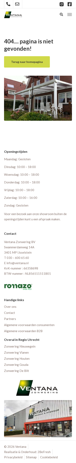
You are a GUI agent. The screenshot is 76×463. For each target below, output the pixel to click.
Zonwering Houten (17, 358)
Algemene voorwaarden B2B (23, 331)
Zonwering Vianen (16, 352)
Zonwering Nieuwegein (19, 346)
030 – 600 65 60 (18, 257)
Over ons (10, 306)
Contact (9, 312)
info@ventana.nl (17, 263)
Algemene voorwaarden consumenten (29, 325)
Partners (10, 319)
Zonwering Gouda (16, 364)
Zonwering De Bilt (16, 371)
